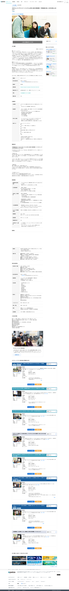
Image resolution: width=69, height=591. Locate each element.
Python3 (32, 445)
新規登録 (67, 2)
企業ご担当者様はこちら (60, 1)
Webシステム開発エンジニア (50, 49)
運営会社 (9, 590)
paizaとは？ (40, 1)
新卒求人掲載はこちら (40, 585)
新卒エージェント (43, 577)
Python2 (29, 445)
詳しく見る (42, 369)
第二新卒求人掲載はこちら (49, 585)
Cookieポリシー (24, 590)
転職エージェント (35, 577)
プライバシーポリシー (18, 590)
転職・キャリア (20, 577)
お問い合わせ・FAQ (26, 587)
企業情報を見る (17, 354)
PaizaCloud (42, 581)
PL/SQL (37, 445)
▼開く (41, 380)
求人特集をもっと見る (53, 566)
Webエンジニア (48, 71)
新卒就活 (30, 577)
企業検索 (49, 577)
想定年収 (23, 81)
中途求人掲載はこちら (31, 585)
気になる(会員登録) (31, 384)
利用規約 (13, 590)
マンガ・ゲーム (29, 579)
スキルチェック (23, 579)
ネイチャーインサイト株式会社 (17, 14)
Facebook (23, 583)
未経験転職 (25, 577)
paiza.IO (37, 581)
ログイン (65, 2)
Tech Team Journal (20, 581)
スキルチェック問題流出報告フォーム (35, 587)
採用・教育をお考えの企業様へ (22, 585)
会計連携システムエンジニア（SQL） (50, 57)
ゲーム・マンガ (32, 1)
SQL (35, 445)
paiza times (27, 581)
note (32, 581)
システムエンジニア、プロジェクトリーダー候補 (51, 64)
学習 (18, 579)
